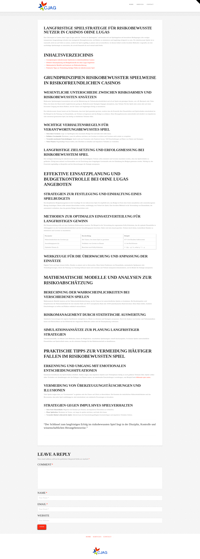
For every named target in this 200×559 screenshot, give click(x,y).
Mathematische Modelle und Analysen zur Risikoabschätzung (66, 65)
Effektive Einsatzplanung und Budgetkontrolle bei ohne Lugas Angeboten (70, 62)
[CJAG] (100, 551)
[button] (198, 2)
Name (42, 492)
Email (43, 504)
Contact (107, 537)
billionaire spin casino (143, 377)
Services (97, 537)
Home (88, 537)
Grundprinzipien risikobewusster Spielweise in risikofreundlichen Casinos (70, 60)
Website (43, 515)
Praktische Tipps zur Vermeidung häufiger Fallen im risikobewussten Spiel (70, 68)
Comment (45, 464)
